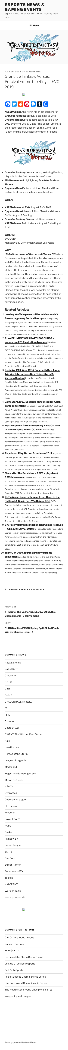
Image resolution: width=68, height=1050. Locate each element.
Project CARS (12, 819)
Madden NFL (12, 767)
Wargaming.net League (18, 996)
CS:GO (8, 682)
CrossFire (10, 675)
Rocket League (13, 845)
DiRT (7, 688)
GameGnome (33, 72)
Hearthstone (12, 747)
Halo (7, 740)
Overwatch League (15, 799)
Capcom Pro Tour (14, 944)
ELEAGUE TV (12, 950)
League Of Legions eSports (20, 963)
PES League (11, 806)
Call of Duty (11, 669)
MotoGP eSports (14, 780)
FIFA (7, 714)
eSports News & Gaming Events (25, 7)
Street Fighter (13, 864)
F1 (6, 708)
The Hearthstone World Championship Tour (29, 989)
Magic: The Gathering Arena (20, 773)
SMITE (8, 851)
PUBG (8, 825)
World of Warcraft (15, 897)
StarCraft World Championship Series (26, 983)
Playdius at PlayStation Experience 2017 (28, 453)
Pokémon (10, 812)
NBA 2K (9, 786)
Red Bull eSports (14, 970)
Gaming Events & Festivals (27, 589)
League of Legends (15, 760)
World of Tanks (13, 891)
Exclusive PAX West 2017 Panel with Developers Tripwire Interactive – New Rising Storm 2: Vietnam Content (32, 374)
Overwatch (11, 793)
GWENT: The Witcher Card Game (23, 734)
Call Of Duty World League (19, 937)
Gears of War (12, 727)
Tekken (9, 877)
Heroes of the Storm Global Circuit (24, 957)
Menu (36, 25)
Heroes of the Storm (16, 753)
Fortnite (9, 721)
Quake (8, 832)
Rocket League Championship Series (25, 976)
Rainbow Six (11, 838)
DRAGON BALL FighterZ (18, 701)
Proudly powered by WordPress (21, 1042)
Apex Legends (13, 662)
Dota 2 (8, 695)
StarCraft (10, 858)
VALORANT (11, 884)
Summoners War (14, 871)
